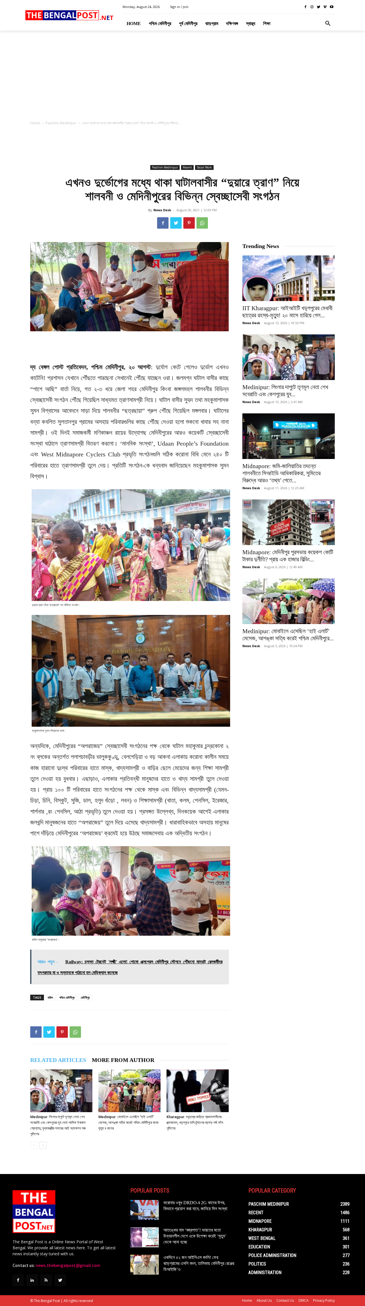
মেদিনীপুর (85, 997)
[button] (328, 24)
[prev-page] (33, 1145)
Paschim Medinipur (61, 123)
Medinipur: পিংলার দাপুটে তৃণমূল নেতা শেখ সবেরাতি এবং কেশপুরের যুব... (285, 391)
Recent (187, 167)
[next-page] (42, 1145)
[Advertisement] (182, 77)
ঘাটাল (50, 997)
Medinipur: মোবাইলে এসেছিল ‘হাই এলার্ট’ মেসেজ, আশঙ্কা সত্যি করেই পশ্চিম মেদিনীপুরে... (288, 635)
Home (35, 123)
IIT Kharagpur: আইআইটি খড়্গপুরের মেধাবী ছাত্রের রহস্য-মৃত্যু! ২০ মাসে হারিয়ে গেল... (287, 312)
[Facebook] (305, 7)
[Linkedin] (32, 1280)
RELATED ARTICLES (58, 1060)
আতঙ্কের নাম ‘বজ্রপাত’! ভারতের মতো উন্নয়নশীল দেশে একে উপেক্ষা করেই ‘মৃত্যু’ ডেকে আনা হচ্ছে (194, 1236)
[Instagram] (312, 7)
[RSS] (46, 1280)
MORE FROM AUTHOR (123, 1060)
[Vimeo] (325, 7)
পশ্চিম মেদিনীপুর (66, 997)
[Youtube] (331, 7)
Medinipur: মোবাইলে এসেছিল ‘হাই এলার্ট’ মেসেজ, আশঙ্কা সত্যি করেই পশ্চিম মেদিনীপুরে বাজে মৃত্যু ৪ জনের (128, 1122)
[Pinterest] (189, 223)
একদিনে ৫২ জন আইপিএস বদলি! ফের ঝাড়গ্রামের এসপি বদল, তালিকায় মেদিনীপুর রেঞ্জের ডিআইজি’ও (198, 1263)
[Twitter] (318, 7)
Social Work (204, 167)
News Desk (162, 210)
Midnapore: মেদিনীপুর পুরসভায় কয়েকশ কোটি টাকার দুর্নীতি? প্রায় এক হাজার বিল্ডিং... (287, 556)
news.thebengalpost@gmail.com (68, 1265)
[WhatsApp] (202, 223)
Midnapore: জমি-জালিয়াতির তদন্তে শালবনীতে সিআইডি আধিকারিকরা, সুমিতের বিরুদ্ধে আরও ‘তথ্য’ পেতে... (281, 473)
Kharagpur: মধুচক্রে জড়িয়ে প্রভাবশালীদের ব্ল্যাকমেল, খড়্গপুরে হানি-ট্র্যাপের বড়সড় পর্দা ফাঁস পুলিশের (195, 1122)
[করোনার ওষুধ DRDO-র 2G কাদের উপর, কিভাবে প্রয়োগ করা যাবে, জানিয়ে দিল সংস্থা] (144, 1210)
